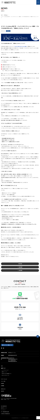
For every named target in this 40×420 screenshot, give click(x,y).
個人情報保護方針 (4, 406)
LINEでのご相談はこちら (8, 345)
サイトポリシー (3, 409)
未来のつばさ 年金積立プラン (6, 373)
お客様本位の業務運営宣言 (5, 413)
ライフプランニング (5, 370)
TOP (1, 15)
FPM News (5, 15)
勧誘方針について (4, 407)
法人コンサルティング (5, 375)
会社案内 (2, 383)
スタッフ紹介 (3, 381)
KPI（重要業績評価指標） (5, 411)
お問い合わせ (3, 388)
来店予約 (2, 391)
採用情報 (2, 385)
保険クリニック (4, 371)
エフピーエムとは (4, 379)
